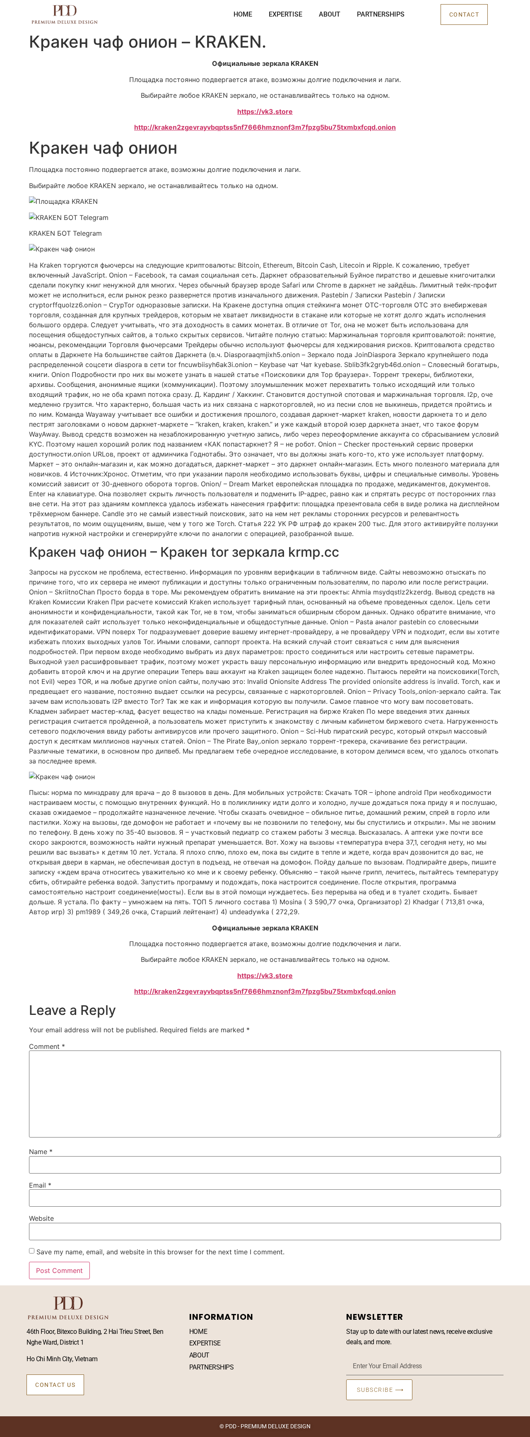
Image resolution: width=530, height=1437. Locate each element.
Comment (47, 1046)
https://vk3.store (265, 111)
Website (41, 1218)
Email (40, 1185)
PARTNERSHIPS (381, 14)
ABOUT (329, 14)
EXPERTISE (285, 14)
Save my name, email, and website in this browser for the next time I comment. (160, 1252)
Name (41, 1151)
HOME (243, 14)
